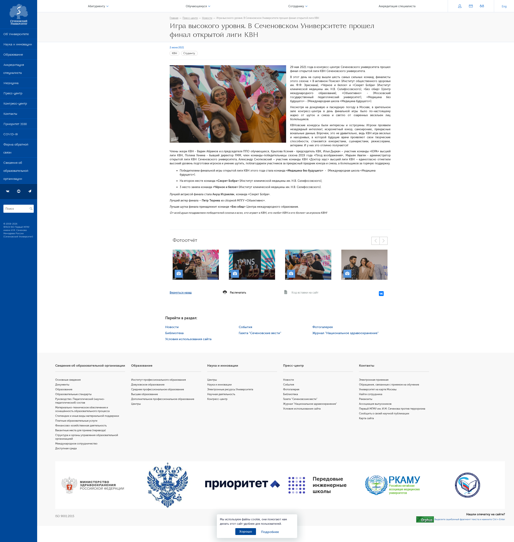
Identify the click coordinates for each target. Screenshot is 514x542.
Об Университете (16, 35)
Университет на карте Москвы (378, 389)
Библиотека (174, 333)
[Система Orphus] (425, 519)
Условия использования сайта (188, 339)
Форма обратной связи (15, 149)
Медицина (10, 84)
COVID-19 (10, 135)
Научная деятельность (221, 394)
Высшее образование (144, 394)
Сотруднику (296, 6)
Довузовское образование (147, 384)
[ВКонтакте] (381, 293)
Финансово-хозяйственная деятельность (81, 425)
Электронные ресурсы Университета (230, 389)
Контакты (10, 114)
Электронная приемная (374, 379)
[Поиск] (31, 209)
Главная (174, 18)
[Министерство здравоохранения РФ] (92, 485)
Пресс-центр (12, 94)
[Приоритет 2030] (242, 485)
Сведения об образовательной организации (15, 171)
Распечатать (238, 292)
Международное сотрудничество (76, 443)
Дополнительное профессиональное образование (162, 399)
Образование (13, 55)
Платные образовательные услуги (76, 420)
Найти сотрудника (370, 394)
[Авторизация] (460, 6)
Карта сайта (366, 418)
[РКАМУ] (392, 485)
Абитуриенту (96, 6)
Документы (62, 384)
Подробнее (270, 532)
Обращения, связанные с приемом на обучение (389, 384)
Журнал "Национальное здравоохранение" (345, 333)
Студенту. (189, 53)
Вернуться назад (181, 292)
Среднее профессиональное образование (157, 389)
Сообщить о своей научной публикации (384, 413)
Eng (504, 6)
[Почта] (471, 6)
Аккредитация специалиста (13, 69)
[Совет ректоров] (467, 485)
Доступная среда (66, 448)
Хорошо (245, 531)
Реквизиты (365, 399)
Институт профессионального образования (158, 379)
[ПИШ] (317, 485)
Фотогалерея (322, 327)
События (245, 327)
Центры (136, 403)
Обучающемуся (196, 6)
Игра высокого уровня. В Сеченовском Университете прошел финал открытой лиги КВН (267, 18)
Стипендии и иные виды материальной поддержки (87, 415)
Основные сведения (68, 379)
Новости (207, 18)
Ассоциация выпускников (375, 403)
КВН (174, 53)
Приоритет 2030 (15, 125)
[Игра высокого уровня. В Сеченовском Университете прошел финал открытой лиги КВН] (196, 265)
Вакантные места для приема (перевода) (80, 430)
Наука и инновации (17, 45)
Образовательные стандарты (73, 394)
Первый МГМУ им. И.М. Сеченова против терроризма (392, 408)
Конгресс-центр (15, 104)
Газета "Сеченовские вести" (260, 333)
